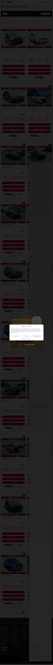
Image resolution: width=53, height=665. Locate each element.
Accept (15, 336)
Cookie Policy (23, 338)
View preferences (37, 336)
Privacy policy (29, 338)
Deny (26, 336)
